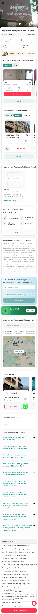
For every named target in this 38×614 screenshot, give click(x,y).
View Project (13, 406)
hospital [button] (9, 331)
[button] (14, 196)
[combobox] (20, 326)
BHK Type (27, 115)
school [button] (20, 331)
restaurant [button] (31, 331)
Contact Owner (17, 94)
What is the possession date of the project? (16, 295)
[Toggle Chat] (34, 603)
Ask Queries (19, 300)
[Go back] (3, 3)
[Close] (34, 592)
